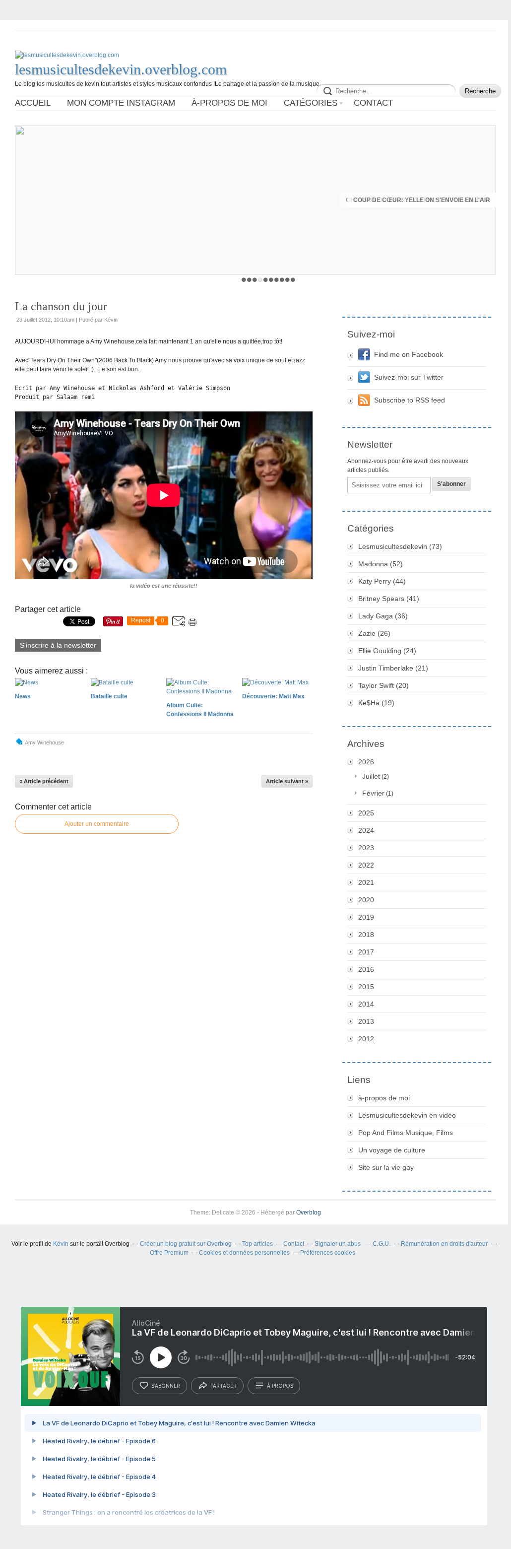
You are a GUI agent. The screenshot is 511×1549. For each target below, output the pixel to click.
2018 (366, 935)
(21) (393, 668)
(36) (383, 616)
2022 (366, 865)
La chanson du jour (61, 306)
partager (223, 1386)
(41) (388, 599)
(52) (380, 564)
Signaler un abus (338, 1243)
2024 (366, 830)
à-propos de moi (229, 103)
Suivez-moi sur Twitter (409, 377)
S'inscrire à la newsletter (58, 645)
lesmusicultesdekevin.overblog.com (121, 69)
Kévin (60, 1243)
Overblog (308, 1212)
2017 (366, 952)
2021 (366, 882)
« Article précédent (43, 781)
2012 (366, 1039)
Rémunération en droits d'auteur (444, 1243)
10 (293, 279)
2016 (366, 969)
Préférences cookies (327, 1252)
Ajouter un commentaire (96, 823)
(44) (382, 581)
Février (373, 793)
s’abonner (165, 1386)
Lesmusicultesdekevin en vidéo (407, 1115)
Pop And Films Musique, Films (405, 1133)
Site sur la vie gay (386, 1167)
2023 (366, 848)
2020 (366, 900)
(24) (387, 651)
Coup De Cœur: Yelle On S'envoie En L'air (421, 200)
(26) (374, 633)
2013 (366, 1021)
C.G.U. (381, 1243)
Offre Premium (169, 1252)
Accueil (33, 103)
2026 (366, 762)
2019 (366, 917)
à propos (280, 1386)
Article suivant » (287, 781)
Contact (373, 103)
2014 (366, 1004)
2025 (366, 813)
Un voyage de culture (391, 1150)
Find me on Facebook (408, 354)
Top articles (257, 1243)
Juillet (371, 776)
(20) (383, 685)
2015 (366, 987)
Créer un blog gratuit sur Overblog (186, 1243)
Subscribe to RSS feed (409, 400)
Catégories (310, 103)
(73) (400, 546)
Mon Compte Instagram (121, 103)
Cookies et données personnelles (244, 1252)
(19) (376, 703)
